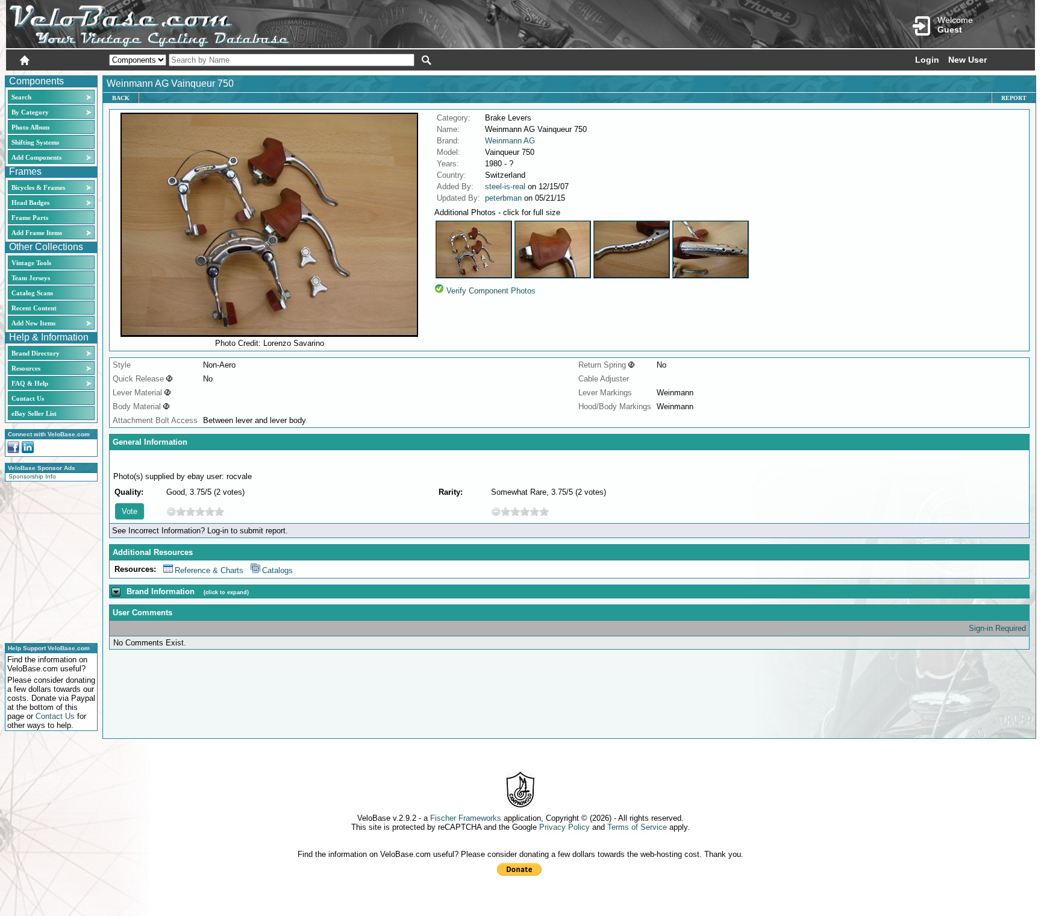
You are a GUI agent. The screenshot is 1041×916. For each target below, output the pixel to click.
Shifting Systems (35, 142)
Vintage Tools (31, 262)
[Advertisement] (47, 560)
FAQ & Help (29, 383)
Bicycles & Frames (39, 187)
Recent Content (34, 308)
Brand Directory (35, 353)
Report (1014, 98)
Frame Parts (29, 217)
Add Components (36, 157)
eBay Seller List (34, 413)
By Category (30, 112)
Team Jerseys (30, 277)
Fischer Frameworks (465, 818)
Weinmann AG (510, 140)
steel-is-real (505, 186)
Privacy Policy (564, 827)
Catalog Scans (32, 292)
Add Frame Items (36, 232)
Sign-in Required (997, 628)
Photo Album (30, 127)
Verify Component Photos (491, 290)
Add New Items (33, 323)
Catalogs (277, 570)
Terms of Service (637, 827)
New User (967, 59)
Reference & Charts (209, 570)
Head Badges (30, 202)
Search (21, 97)
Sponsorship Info (32, 476)
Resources (25, 368)
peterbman (503, 197)
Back (121, 98)
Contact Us (27, 398)
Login (927, 59)
